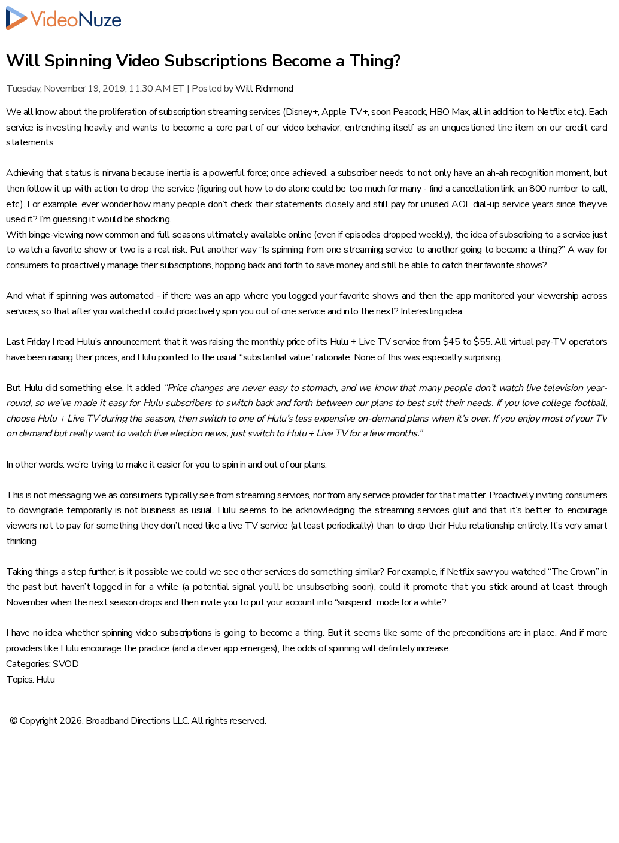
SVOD (65, 664)
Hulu (45, 679)
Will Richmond (264, 88)
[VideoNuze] (306, 18)
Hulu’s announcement (119, 341)
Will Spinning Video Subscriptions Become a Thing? (203, 61)
